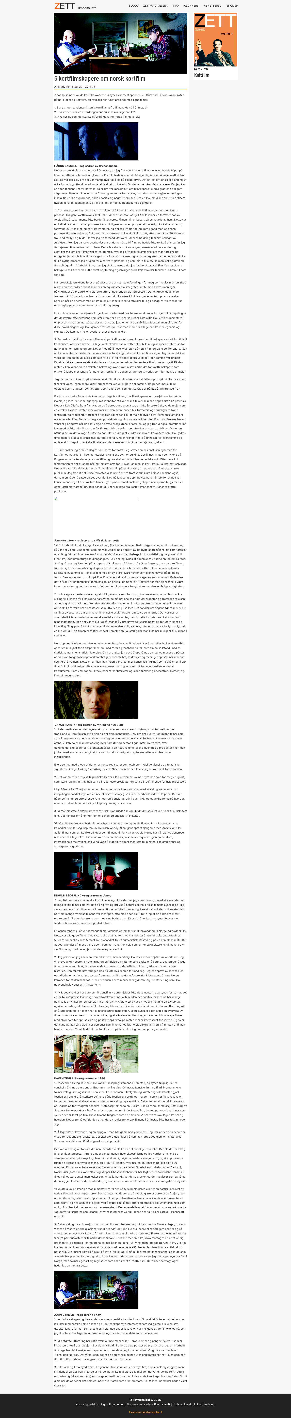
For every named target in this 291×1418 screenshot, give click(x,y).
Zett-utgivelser (155, 5)
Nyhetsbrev (212, 5)
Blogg (133, 5)
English (232, 5)
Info (176, 5)
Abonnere (191, 5)
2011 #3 (90, 86)
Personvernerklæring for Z (145, 1412)
